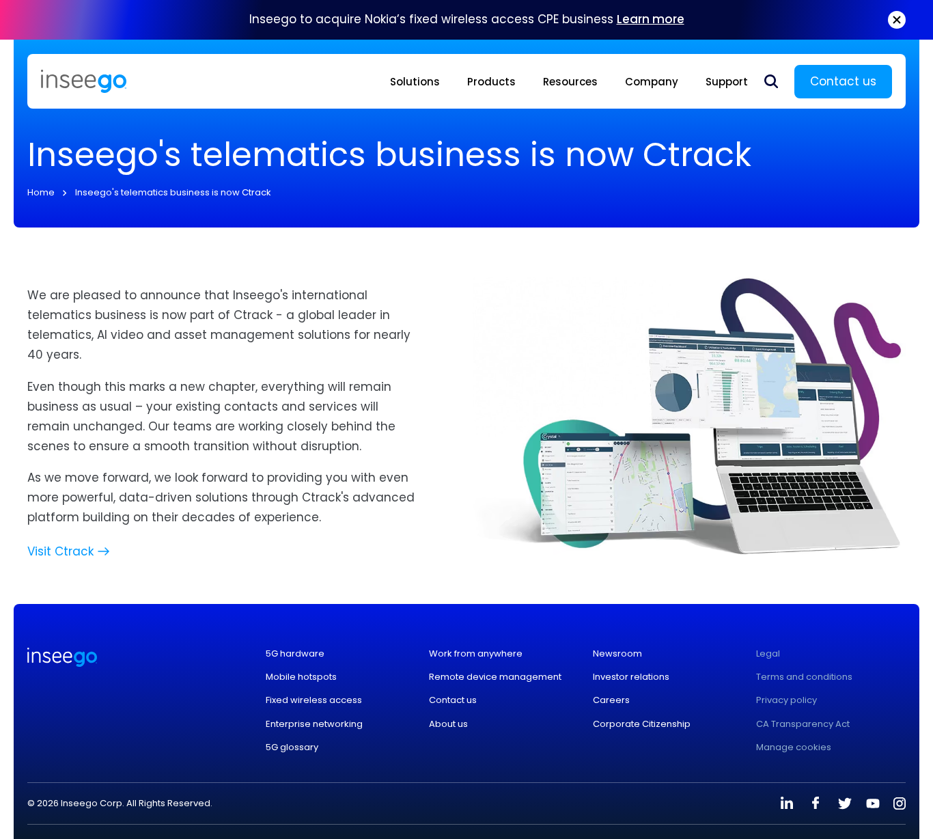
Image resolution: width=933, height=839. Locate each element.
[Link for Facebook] (815, 803)
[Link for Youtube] (873, 803)
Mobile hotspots (301, 677)
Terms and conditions (804, 677)
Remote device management (495, 677)
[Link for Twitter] (844, 803)
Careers (611, 700)
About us (448, 724)
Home (41, 192)
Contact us (843, 81)
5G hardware (295, 654)
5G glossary (292, 747)
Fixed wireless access (314, 700)
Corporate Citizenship (642, 724)
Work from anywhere (476, 654)
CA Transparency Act (803, 724)
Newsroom (617, 654)
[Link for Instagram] (899, 803)
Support (727, 81)
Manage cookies (793, 747)
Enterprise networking (314, 724)
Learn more (650, 19)
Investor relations (631, 677)
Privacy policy (786, 700)
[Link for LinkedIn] (787, 803)
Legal (768, 654)
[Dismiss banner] (897, 20)
